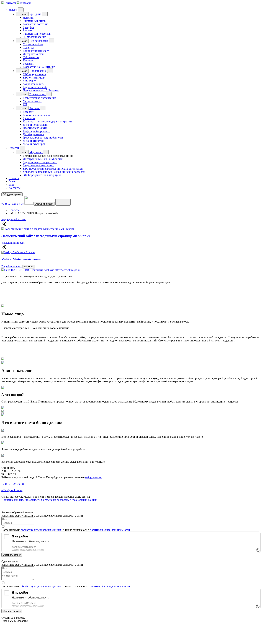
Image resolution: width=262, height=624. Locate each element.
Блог (11, 184)
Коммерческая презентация (39, 97)
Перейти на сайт (11, 266)
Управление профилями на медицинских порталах (54, 171)
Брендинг (35, 14)
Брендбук (28, 27)
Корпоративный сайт (36, 50)
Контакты (14, 187)
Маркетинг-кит (32, 101)
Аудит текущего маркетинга (40, 162)
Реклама (34, 108)
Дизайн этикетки (33, 140)
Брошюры (29, 118)
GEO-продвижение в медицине (42, 175)
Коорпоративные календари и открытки (47, 121)
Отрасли (14, 147)
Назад (23, 14)
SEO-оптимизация (34, 77)
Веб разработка (39, 40)
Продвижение (38, 70)
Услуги (13, 9)
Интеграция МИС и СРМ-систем (43, 158)
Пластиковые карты (35, 127)
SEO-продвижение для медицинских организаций (53, 168)
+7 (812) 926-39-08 (12, 203)
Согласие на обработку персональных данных (69, 499)
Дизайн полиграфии (35, 124)
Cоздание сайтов (33, 44)
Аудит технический (35, 87)
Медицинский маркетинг (38, 165)
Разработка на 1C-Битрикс (39, 66)
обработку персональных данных (41, 529)
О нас (12, 181)
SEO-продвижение (34, 74)
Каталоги (28, 111)
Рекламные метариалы (36, 115)
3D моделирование (34, 36)
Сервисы (28, 47)
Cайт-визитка (31, 57)
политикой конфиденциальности (110, 529)
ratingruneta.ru (93, 477)
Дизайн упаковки (33, 134)
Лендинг (28, 60)
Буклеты (28, 30)
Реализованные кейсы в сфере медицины (48, 155)
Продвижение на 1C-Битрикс (41, 90)
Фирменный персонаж (36, 33)
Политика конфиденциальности (20, 499)
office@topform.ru (11, 490)
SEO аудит (29, 80)
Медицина (36, 152)
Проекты (14, 178)
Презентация (37, 94)
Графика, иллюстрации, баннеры (43, 137)
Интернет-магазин (34, 54)
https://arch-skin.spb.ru (67, 269)
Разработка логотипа (35, 24)
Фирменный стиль (34, 20)
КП (25, 104)
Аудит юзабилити (33, 83)
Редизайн (28, 63)
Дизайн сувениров (34, 143)
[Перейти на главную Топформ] (16, 2)
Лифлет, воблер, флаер (36, 131)
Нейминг (28, 17)
